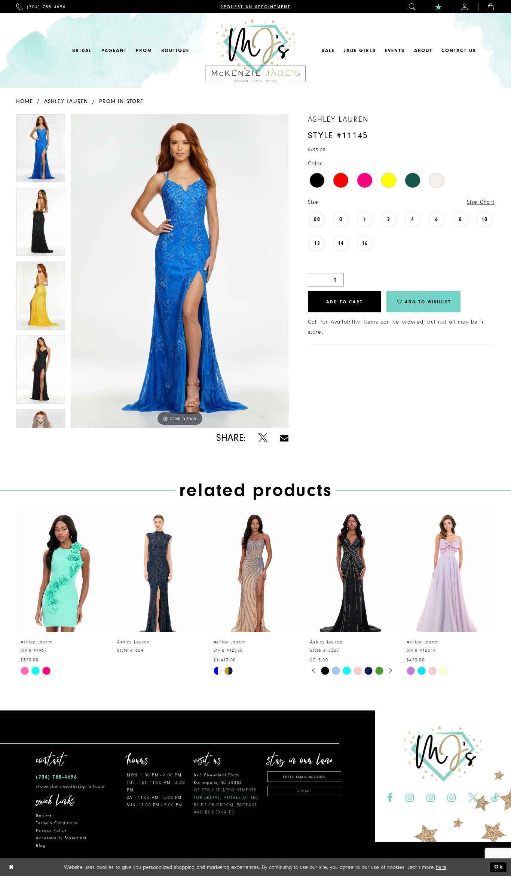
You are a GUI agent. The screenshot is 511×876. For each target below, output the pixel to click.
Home (24, 101)
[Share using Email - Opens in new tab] (284, 438)
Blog (41, 845)
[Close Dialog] (11, 867)
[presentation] (62, 571)
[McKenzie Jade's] (255, 50)
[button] (413, 6)
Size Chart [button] (481, 202)
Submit (304, 791)
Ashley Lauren (66, 101)
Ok (498, 867)
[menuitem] (41, 6)
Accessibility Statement (61, 838)
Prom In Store (121, 101)
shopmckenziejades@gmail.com (70, 786)
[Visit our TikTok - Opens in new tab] (494, 797)
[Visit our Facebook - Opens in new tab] (390, 797)
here (441, 867)
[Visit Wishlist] (439, 6)
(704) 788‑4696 (56, 777)
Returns (44, 815)
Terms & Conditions (56, 823)
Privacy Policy (51, 830)
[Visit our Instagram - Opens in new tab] (409, 797)
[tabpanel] (40, 151)
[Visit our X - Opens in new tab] (473, 797)
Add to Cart (344, 301)
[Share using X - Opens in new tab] (262, 438)
